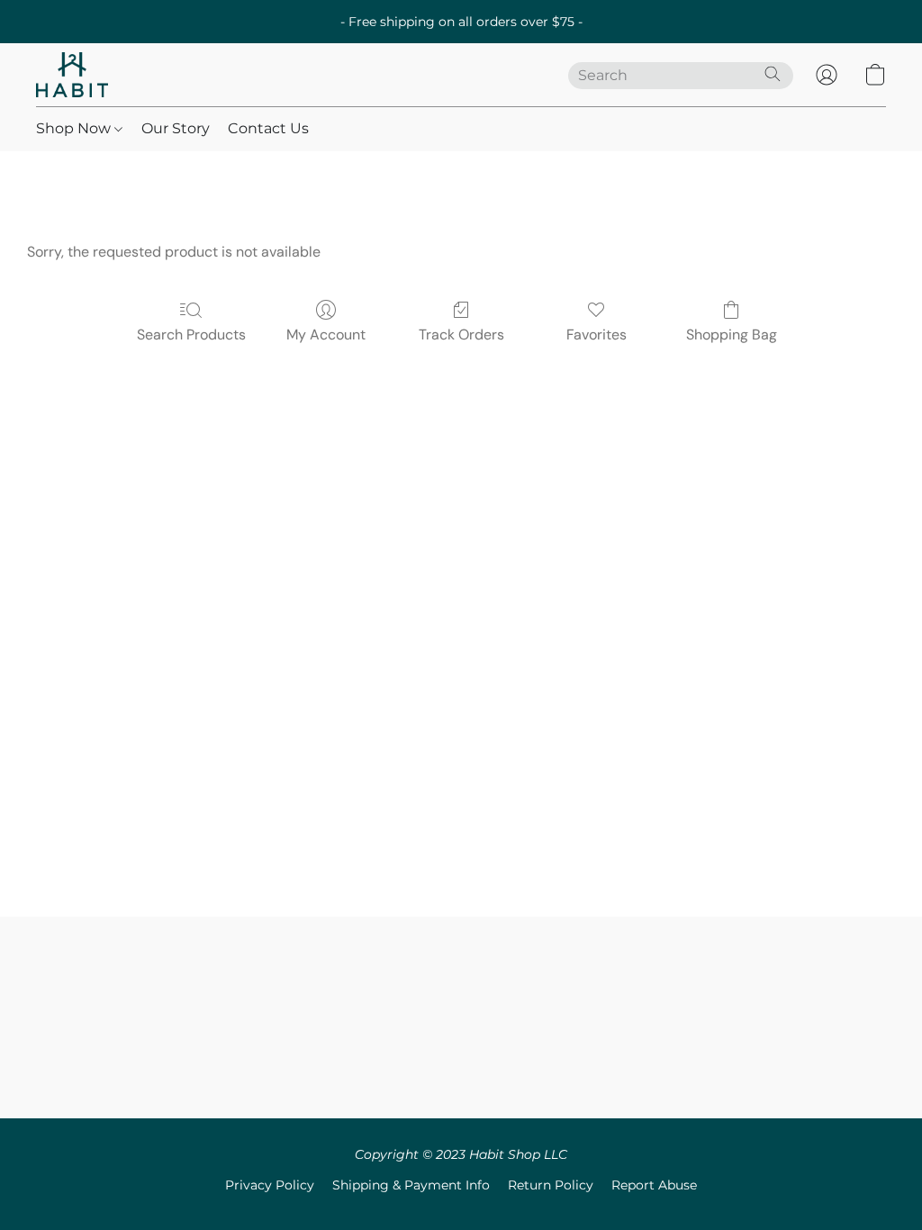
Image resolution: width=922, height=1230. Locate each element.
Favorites (596, 334)
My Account (326, 334)
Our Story (175, 128)
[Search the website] (772, 73)
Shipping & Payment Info (411, 1185)
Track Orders (461, 334)
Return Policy (550, 1185)
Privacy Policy (269, 1185)
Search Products (191, 334)
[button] (72, 74)
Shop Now (75, 128)
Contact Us (268, 128)
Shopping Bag (731, 334)
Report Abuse (654, 1185)
